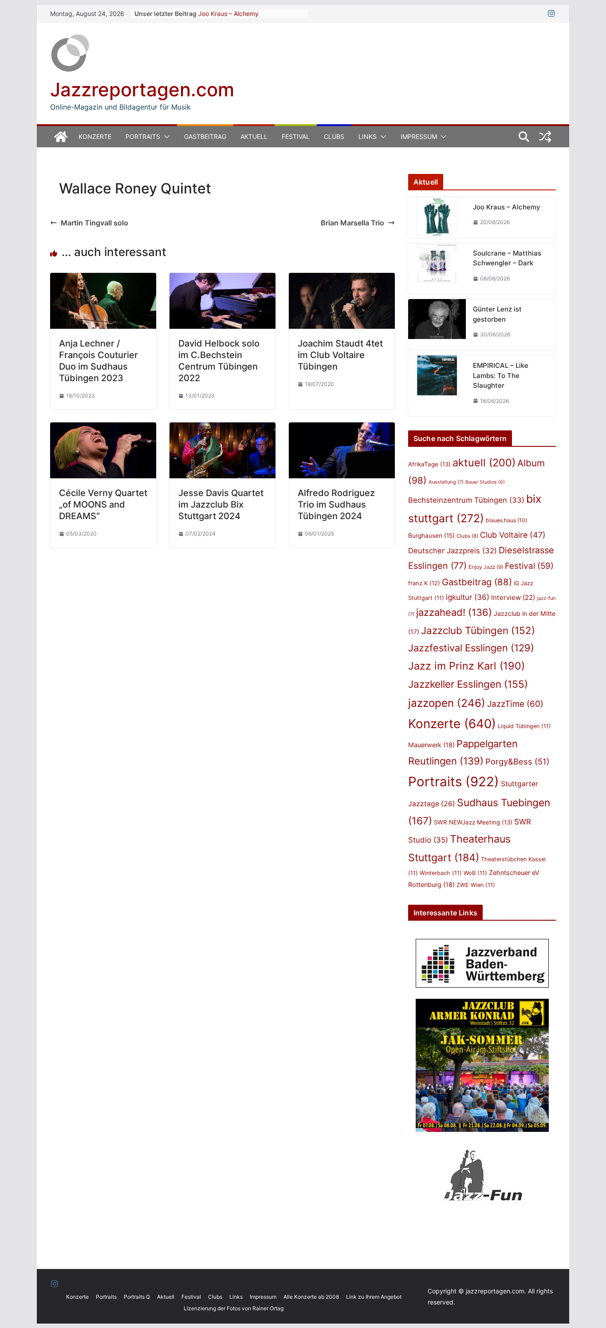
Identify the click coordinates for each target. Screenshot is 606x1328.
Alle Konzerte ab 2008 (311, 1296)
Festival (296, 136)
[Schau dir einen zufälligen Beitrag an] (545, 136)
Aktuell (254, 136)
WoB (475, 873)
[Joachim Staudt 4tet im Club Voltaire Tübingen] (342, 279)
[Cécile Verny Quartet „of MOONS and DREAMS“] (103, 428)
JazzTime (515, 704)
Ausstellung (446, 482)
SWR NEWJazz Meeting (473, 822)
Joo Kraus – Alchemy (228, 13)
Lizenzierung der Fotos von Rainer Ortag (233, 1308)
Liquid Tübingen (524, 726)
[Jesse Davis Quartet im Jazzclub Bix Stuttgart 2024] (222, 428)
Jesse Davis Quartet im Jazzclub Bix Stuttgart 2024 (221, 504)
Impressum (419, 136)
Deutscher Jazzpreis (452, 550)
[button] (165, 136)
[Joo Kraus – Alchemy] (437, 217)
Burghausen (431, 535)
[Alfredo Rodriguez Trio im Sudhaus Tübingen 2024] (342, 428)
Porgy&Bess (517, 761)
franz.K (424, 583)
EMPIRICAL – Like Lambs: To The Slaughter (500, 375)
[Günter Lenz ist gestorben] (437, 324)
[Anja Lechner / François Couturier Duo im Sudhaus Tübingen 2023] (103, 279)
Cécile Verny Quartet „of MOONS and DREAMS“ (103, 504)
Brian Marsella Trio (352, 222)
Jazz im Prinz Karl (466, 665)
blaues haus (506, 520)
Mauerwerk (431, 745)
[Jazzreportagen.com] (60, 136)
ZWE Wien (475, 885)
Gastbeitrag (205, 136)
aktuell (484, 462)
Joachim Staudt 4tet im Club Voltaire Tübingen (340, 355)
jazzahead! (454, 612)
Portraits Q (137, 1296)
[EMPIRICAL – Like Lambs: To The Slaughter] (437, 385)
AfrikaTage (429, 464)
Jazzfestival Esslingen (471, 648)
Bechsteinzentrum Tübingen (466, 500)
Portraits (143, 136)
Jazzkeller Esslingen (468, 684)
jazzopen (446, 703)
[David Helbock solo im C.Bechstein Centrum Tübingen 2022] (222, 279)
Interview (513, 597)
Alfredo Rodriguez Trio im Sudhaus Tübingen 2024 (336, 504)
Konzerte (95, 136)
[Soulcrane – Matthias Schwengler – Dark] (437, 268)
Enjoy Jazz (485, 567)
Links (367, 136)
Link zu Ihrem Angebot (373, 1296)
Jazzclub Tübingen (478, 630)
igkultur (467, 597)
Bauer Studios (485, 482)
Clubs (334, 136)
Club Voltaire (513, 535)
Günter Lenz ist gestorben (497, 314)
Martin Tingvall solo (94, 222)
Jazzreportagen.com (142, 89)
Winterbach (441, 873)
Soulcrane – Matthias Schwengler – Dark (507, 258)
